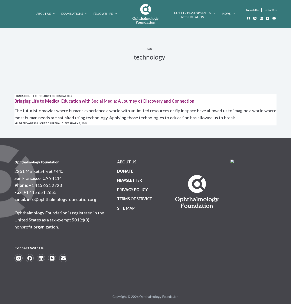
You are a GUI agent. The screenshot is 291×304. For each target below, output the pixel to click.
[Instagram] (254, 18)
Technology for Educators (51, 95)
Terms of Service (134, 198)
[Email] (274, 18)
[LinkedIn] (261, 18)
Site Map (126, 208)
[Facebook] (248, 18)
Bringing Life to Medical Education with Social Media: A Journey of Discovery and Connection (104, 100)
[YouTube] (267, 18)
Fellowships (103, 13)
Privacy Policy (132, 189)
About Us (43, 13)
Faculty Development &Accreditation (192, 15)
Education (22, 95)
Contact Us (270, 10)
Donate (125, 171)
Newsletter (252, 10)
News (226, 13)
